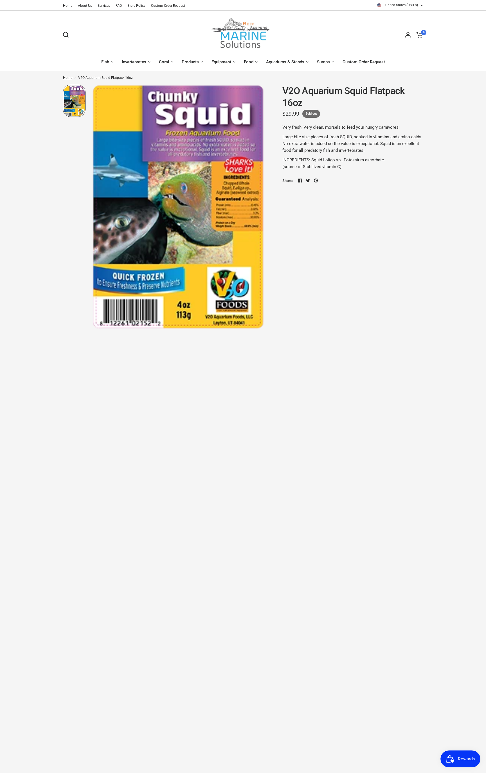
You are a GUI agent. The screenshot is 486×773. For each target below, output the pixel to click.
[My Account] (407, 35)
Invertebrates (134, 61)
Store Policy (136, 6)
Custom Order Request (168, 6)
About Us (85, 6)
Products (190, 61)
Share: (287, 180)
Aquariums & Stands (285, 61)
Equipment (221, 61)
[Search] (67, 34)
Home (67, 6)
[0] (418, 35)
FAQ (119, 6)
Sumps (323, 61)
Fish (105, 61)
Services (104, 6)
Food (248, 61)
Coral (164, 61)
